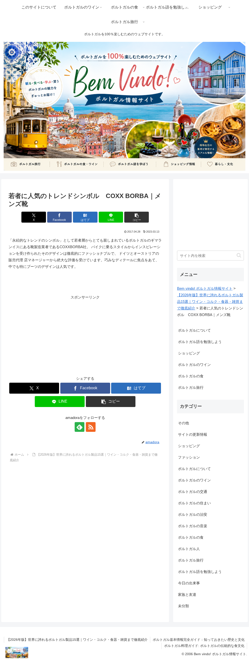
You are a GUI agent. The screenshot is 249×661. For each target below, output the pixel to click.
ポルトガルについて (194, 330)
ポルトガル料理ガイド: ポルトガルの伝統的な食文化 (204, 646)
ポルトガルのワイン (194, 364)
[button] (136, 217)
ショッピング (189, 353)
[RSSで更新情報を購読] (91, 427)
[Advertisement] (85, 334)
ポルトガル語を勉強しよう (200, 342)
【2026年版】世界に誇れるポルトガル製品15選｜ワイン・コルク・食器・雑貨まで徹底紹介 (77, 640)
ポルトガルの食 (191, 376)
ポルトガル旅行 (191, 387)
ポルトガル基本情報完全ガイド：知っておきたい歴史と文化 (199, 640)
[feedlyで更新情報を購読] (79, 427)
